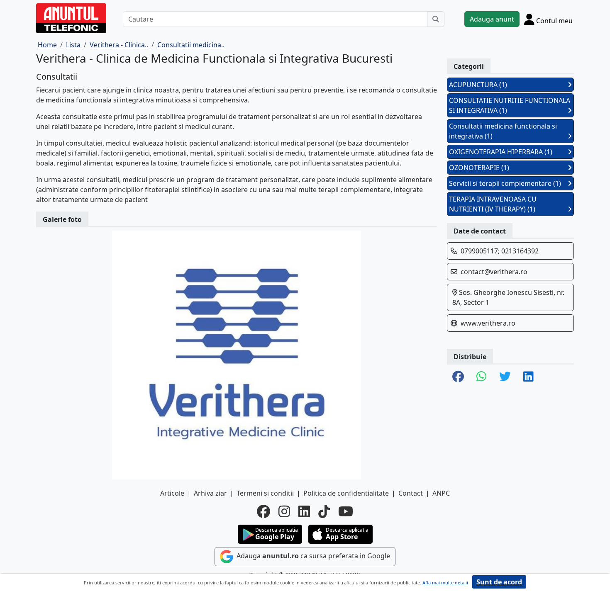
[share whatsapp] (481, 377)
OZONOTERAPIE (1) (479, 167)
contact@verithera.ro (494, 271)
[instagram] (284, 511)
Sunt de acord (499, 581)
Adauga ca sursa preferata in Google (312, 556)
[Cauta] (435, 19)
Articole (172, 493)
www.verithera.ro (488, 323)
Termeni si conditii (265, 493)
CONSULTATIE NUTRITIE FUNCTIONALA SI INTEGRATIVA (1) (509, 105)
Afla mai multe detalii (445, 582)
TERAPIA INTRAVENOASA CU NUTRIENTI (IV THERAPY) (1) (493, 204)
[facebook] (263, 511)
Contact (410, 493)
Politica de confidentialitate (346, 493)
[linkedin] (304, 511)
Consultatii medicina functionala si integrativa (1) (503, 131)
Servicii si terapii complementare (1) (505, 183)
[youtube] (345, 511)
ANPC (441, 493)
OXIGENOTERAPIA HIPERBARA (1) (500, 151)
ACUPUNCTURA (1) (478, 84)
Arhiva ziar (210, 493)
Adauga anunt (492, 19)
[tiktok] (324, 511)
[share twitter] (505, 377)
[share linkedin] (528, 377)
